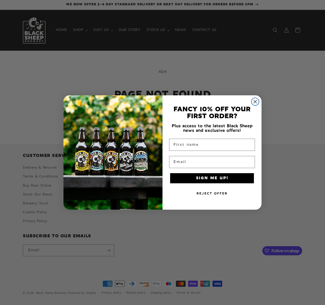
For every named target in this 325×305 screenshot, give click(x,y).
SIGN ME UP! (212, 178)
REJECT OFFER (212, 193)
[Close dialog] (255, 101)
